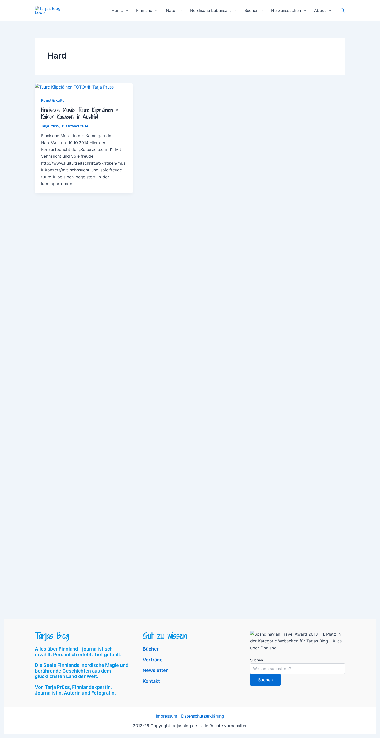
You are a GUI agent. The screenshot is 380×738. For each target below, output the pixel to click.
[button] (125, 10)
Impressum (166, 716)
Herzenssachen (286, 10)
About (320, 10)
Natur (171, 10)
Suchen (256, 660)
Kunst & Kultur (53, 100)
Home (117, 10)
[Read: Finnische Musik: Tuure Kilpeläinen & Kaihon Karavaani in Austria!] (74, 86)
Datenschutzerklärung (202, 716)
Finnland (144, 10)
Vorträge (153, 659)
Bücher (251, 10)
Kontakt (151, 681)
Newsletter (155, 670)
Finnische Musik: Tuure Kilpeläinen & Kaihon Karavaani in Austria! (79, 113)
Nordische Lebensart (210, 10)
